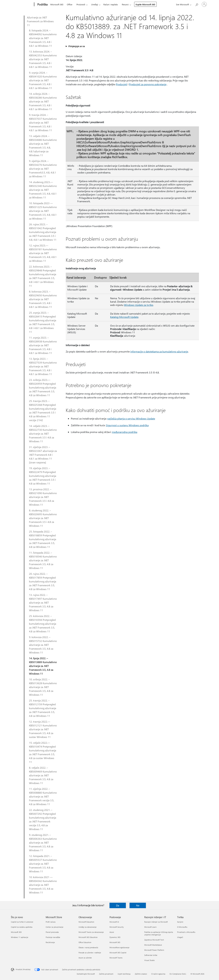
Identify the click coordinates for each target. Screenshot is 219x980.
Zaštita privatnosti (106, 974)
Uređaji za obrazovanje (88, 927)
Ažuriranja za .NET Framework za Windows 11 (40, 21)
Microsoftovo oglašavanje (119, 947)
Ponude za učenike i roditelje (90, 952)
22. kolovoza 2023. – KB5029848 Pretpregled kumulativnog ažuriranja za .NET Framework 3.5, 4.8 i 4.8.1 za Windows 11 (42, 276)
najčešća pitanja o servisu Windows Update (131, 418)
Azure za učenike (85, 957)
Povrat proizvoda (52, 932)
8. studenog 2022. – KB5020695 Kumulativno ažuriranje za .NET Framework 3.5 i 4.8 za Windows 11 (43, 518)
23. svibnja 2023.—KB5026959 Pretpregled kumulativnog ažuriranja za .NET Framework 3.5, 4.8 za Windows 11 (42, 387)
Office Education (85, 942)
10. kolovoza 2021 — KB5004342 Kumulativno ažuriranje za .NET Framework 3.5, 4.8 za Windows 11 (43, 884)
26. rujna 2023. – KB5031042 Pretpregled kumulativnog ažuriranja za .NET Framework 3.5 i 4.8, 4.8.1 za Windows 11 (42, 232)
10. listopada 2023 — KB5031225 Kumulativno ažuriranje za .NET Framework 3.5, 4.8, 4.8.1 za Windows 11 (43, 210)
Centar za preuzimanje (54, 927)
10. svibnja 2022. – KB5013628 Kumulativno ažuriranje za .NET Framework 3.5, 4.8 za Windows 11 (43, 687)
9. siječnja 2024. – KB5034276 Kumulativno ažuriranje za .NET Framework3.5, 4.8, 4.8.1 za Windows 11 (43, 168)
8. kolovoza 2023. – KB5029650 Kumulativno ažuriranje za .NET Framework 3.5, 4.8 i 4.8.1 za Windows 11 (43, 299)
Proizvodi (80, 4)
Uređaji (94, 4)
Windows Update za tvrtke (138, 305)
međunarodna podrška (124, 432)
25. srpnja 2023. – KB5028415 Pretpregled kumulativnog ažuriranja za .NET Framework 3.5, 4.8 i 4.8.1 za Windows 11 (42, 322)
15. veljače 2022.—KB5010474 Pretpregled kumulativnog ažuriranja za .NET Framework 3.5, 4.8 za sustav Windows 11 (42, 752)
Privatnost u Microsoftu (186, 932)
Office (69, 4)
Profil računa (50, 922)
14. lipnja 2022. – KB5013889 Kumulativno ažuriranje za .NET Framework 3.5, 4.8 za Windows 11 (43, 665)
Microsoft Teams (116, 957)
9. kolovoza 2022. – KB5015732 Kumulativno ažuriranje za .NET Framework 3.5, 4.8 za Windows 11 (43, 644)
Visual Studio (149, 960)
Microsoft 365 (56, 4)
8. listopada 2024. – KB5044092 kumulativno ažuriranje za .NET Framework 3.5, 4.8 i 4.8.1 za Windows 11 (43, 38)
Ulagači (180, 937)
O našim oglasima (158, 974)
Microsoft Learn (150, 927)
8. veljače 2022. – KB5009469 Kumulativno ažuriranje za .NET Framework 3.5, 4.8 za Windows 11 (43, 775)
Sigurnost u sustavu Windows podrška (127, 425)
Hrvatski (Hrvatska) (23, 969)
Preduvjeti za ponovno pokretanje (147, 84)
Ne (137, 905)
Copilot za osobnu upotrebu (21, 927)
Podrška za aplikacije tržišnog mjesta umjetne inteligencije (158, 933)
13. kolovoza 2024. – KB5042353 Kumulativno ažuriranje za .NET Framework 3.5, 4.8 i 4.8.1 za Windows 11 (43, 59)
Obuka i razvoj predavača (88, 947)
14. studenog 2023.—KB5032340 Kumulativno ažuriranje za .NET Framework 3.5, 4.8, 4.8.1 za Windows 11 (43, 189)
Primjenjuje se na (76, 46)
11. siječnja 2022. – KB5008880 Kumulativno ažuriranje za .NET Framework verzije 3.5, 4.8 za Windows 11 (43, 796)
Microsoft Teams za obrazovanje (91, 932)
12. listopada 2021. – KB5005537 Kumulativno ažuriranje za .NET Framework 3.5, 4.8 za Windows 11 (43, 863)
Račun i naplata (110, 4)
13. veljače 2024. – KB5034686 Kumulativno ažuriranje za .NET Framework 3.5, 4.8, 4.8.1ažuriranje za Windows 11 (43, 145)
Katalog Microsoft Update (124, 317)
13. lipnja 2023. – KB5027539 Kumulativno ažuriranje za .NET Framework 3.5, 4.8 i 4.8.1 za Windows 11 (43, 366)
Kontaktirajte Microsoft (86, 974)
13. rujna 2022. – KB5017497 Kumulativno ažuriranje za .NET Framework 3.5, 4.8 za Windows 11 (43, 602)
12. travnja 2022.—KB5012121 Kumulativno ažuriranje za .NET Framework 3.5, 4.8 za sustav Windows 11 (43, 729)
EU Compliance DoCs (178, 974)
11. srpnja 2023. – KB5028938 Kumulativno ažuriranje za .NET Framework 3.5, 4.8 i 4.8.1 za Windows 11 (43, 345)
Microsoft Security (117, 927)
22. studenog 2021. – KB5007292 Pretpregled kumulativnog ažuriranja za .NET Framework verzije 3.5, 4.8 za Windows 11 (42, 819)
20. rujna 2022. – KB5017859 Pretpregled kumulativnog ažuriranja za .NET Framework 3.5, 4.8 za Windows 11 (42, 581)
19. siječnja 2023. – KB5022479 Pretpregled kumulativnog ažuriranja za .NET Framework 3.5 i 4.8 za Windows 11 (42, 475)
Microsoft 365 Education (88, 937)
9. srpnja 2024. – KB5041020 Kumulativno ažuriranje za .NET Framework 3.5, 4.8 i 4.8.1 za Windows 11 (43, 80)
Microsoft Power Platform (154, 950)
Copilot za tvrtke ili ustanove (22, 922)
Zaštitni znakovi (141, 974)
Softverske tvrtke (150, 955)
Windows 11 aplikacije (19, 937)
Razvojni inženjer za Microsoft (156, 922)
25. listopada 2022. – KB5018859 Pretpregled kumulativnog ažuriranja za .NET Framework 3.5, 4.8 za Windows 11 (42, 539)
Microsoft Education (86, 922)
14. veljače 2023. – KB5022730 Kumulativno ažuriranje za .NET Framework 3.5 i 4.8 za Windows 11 (43, 433)
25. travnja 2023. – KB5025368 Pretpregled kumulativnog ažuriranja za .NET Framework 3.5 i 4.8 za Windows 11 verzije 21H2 (42, 410)
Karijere (180, 922)
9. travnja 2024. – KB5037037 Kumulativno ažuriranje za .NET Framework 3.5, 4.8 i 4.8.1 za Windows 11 (43, 122)
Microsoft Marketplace (153, 945)
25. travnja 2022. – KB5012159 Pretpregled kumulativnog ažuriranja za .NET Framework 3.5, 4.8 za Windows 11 (42, 708)
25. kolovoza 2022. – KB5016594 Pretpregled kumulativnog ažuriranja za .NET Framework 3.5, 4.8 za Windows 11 (42, 623)
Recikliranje (50, 942)
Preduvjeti (121, 84)
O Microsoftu (182, 927)
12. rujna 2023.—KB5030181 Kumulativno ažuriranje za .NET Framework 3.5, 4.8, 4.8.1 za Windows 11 (43, 253)
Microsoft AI (114, 922)
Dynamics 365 (115, 937)
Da (117, 905)
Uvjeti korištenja (124, 974)
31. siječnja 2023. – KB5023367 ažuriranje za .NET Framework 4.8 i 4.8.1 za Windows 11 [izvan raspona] (43, 454)
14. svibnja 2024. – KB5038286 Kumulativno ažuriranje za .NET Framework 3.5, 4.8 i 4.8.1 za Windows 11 (43, 101)
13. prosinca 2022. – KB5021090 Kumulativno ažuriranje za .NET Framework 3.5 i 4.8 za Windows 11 (43, 497)
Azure (112, 932)
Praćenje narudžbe (53, 937)
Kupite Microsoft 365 (145, 4)
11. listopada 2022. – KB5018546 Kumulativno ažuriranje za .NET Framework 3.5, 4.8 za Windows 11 (43, 560)
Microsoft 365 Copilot (118, 952)
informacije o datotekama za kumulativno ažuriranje (159, 351)
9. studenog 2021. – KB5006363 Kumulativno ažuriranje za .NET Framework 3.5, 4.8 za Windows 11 (43, 842)
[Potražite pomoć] (196, 4)
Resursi (125, 4)
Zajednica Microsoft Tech (154, 940)
